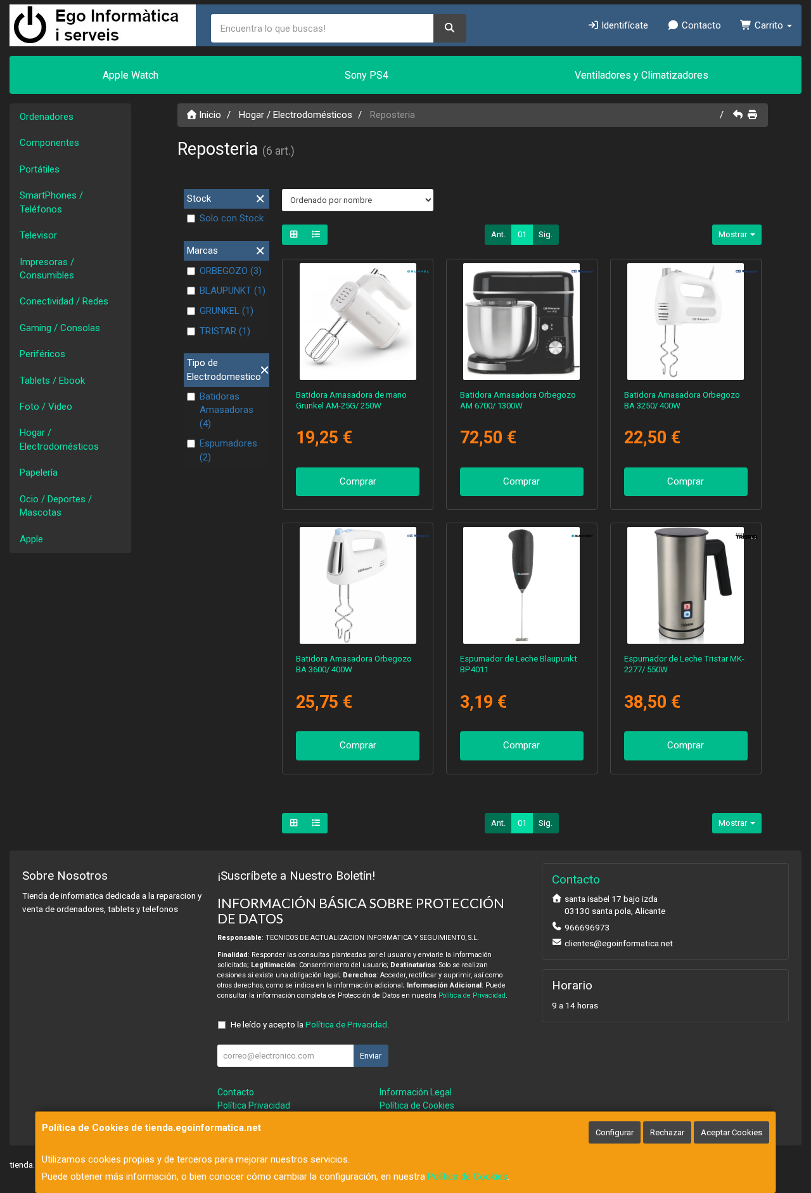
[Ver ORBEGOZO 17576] (685, 321)
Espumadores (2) (228, 450)
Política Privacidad (253, 1105)
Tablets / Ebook (52, 380)
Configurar (615, 1132)
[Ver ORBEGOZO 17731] (358, 585)
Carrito (769, 25)
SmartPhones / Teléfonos (51, 202)
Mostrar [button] (733, 234)
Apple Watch (130, 75)
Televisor (38, 235)
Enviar (370, 1055)
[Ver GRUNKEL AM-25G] (358, 321)
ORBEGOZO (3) (231, 271)
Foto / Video (46, 406)
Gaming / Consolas (60, 328)
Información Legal (416, 1092)
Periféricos (42, 354)
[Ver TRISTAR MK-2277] (685, 585)
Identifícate (623, 25)
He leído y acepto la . (310, 1024)
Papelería (39, 472)
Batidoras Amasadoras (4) (226, 410)
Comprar (358, 481)
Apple (31, 539)
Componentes (49, 142)
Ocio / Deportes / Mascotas (56, 505)
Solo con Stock (232, 218)
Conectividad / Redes (64, 301)
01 (522, 234)
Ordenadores (46, 116)
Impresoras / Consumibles (47, 268)
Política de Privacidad (472, 995)
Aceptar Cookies (731, 1132)
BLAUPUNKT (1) (232, 290)
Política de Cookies (468, 1176)
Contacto (700, 25)
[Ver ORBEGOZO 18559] (521, 321)
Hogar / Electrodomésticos (59, 439)
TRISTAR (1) (225, 331)
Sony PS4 (366, 75)
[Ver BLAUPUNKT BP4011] (521, 585)
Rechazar (667, 1132)
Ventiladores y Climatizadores (641, 75)
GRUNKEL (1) (226, 310)
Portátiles (40, 169)
